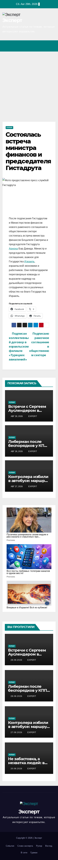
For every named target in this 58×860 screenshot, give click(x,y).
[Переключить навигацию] (52, 46)
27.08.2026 (17, 732)
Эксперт (12, 20)
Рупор (9, 127)
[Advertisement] (29, 82)
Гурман (33, 852)
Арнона (13, 248)
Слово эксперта (25, 846)
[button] (39, 45)
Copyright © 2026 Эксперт (29, 838)
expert (32, 416)
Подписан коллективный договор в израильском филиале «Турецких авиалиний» (19, 346)
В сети (24, 852)
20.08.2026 (17, 768)
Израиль (29, 261)
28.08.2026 (17, 660)
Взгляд (48, 846)
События (10, 846)
